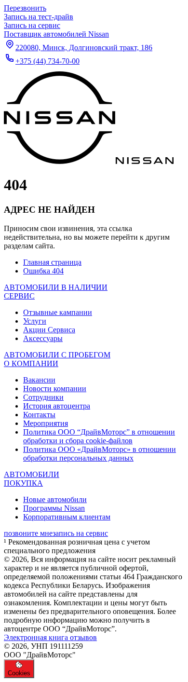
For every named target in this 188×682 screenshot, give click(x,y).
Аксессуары (43, 338)
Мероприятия (45, 423)
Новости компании (54, 388)
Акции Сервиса (49, 330)
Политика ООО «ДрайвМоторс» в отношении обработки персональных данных (99, 453)
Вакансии (39, 380)
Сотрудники (43, 397)
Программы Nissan (54, 508)
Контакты (39, 414)
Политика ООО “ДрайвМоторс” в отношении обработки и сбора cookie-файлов (99, 436)
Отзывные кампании (57, 312)
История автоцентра (56, 406)
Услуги (34, 321)
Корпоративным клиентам (66, 517)
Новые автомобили (55, 499)
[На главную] (89, 161)
